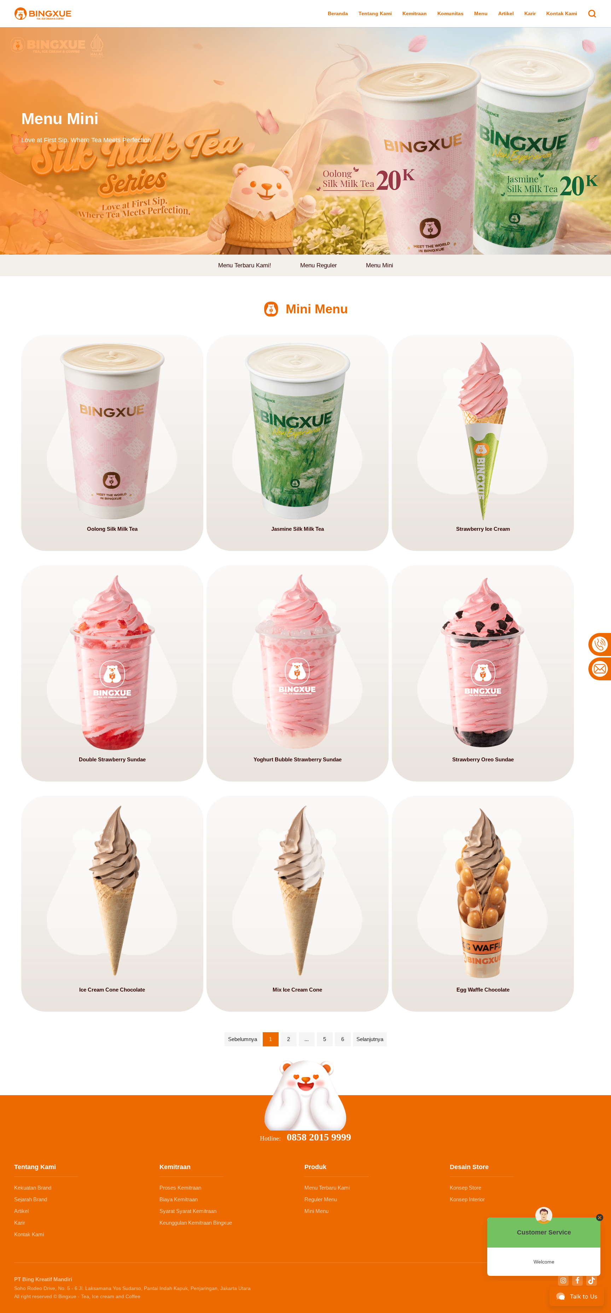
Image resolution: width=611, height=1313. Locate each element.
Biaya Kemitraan (178, 1199)
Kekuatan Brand (32, 1188)
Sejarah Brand (30, 1199)
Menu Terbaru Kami (327, 1188)
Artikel (506, 13)
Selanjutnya (369, 1039)
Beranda (338, 13)
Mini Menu (316, 1211)
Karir (530, 13)
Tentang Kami (375, 13)
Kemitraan (414, 13)
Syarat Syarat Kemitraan (187, 1211)
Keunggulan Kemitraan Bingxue (195, 1223)
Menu (481, 13)
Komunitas (450, 13)
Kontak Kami (561, 13)
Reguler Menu (320, 1199)
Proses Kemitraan (180, 1188)
